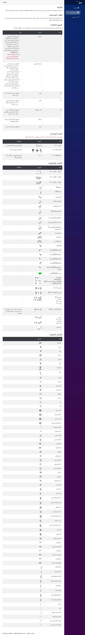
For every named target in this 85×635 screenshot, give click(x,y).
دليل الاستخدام (73, 12)
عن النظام (74, 17)
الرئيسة (75, 8)
